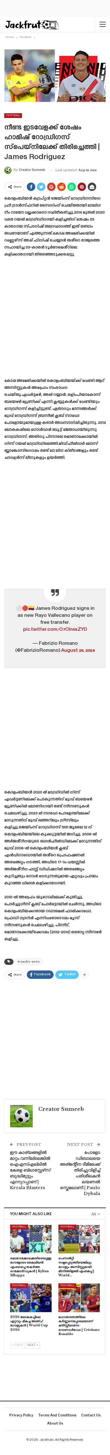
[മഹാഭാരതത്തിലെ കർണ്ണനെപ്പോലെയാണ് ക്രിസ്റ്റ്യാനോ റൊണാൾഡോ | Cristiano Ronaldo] (79, 1297)
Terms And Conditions (57, 1415)
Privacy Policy (21, 1415)
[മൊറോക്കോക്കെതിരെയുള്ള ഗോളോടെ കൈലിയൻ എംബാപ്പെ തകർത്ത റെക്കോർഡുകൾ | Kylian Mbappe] (31, 1239)
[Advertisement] (55, 319)
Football (13, 115)
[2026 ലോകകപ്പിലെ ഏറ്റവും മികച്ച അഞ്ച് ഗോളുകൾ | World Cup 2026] (31, 1297)
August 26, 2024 (78, 650)
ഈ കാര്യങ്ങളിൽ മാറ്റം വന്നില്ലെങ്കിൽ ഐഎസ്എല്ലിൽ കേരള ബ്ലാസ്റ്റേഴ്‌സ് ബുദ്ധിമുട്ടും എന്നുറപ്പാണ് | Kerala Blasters (30, 1170)
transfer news (28, 961)
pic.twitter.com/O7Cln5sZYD (55, 629)
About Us (55, 1423)
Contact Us (91, 1415)
